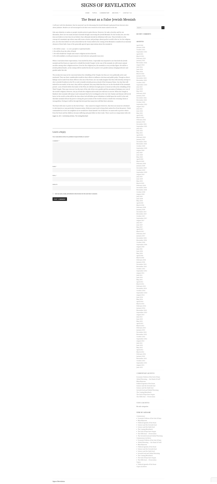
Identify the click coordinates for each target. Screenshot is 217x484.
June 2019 (139, 179)
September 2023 (141, 85)
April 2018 (139, 203)
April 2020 (139, 159)
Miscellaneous (141, 381)
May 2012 (139, 347)
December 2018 (141, 187)
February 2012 (141, 354)
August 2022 (140, 106)
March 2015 (140, 284)
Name (55, 166)
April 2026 (139, 45)
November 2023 (141, 80)
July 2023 (139, 87)
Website (55, 184)
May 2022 (139, 113)
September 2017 (141, 218)
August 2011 (140, 365)
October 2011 (140, 361)
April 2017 (139, 229)
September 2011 (141, 363)
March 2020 (140, 161)
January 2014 (140, 308)
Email (55, 175)
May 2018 (139, 201)
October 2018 (140, 192)
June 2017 (139, 225)
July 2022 (139, 109)
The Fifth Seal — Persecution (145, 397)
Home (87, 13)
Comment (56, 141)
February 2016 (141, 260)
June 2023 (139, 89)
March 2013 (140, 326)
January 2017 (140, 236)
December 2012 (141, 332)
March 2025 (140, 56)
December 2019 (141, 168)
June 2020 (139, 155)
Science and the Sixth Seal (144, 388)
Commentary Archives (68, 116)
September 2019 (141, 172)
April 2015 (139, 282)
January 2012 (140, 356)
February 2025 (141, 58)
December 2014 (141, 288)
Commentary (104, 13)
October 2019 (140, 170)
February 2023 (141, 93)
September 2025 (141, 52)
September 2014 (141, 293)
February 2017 (141, 233)
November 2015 (141, 266)
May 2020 (139, 157)
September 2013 (141, 312)
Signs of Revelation (59, 481)
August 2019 (140, 174)
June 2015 (139, 277)
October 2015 (140, 269)
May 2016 (139, 253)
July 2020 (139, 152)
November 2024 (141, 63)
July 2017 (139, 223)
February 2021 (141, 137)
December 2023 (141, 78)
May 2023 (139, 91)
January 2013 (140, 330)
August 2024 (140, 65)
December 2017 (141, 212)
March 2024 (140, 74)
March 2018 (140, 205)
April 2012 (139, 350)
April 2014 (139, 301)
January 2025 (140, 60)
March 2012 (140, 352)
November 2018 (141, 190)
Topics (94, 13)
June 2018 (139, 198)
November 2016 (141, 240)
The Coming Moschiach (81, 116)
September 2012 (141, 339)
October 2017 (140, 216)
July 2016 (139, 249)
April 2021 (139, 135)
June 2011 (139, 367)
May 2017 (139, 227)
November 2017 (141, 214)
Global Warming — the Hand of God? (148, 379)
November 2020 (141, 144)
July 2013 (139, 317)
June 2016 (139, 251)
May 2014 (139, 299)
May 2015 (139, 279)
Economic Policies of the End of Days (148, 377)
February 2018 (141, 207)
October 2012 (140, 336)
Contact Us (127, 13)
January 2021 (140, 139)
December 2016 (141, 238)
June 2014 (139, 297)
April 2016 (139, 255)
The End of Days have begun (145, 394)
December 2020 (141, 141)
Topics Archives (142, 403)
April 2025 (139, 54)
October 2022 (140, 102)
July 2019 (139, 176)
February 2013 (141, 328)
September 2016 (141, 244)
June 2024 (139, 69)
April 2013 (139, 323)
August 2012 (140, 341)
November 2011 (141, 358)
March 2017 (140, 231)
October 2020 (140, 146)
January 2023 (140, 95)
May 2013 (139, 321)
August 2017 (140, 220)
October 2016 (140, 242)
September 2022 (141, 104)
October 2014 (140, 290)
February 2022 (141, 120)
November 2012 (141, 334)
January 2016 (140, 262)
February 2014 (141, 306)
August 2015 (140, 273)
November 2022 (141, 100)
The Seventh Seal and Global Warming (150, 436)
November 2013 (141, 310)
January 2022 (140, 122)
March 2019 (140, 183)
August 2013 (140, 314)
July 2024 (139, 67)
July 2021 (139, 128)
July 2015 (139, 275)
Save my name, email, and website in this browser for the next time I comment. (76, 194)
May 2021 (139, 133)
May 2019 (139, 181)
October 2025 (140, 49)
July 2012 (139, 343)
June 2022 (139, 111)
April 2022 (139, 115)
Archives (115, 13)
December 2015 (141, 264)
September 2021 (141, 126)
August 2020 (140, 150)
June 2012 (139, 345)
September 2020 (141, 148)
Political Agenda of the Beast (145, 383)
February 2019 (141, 185)
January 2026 (140, 47)
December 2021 (141, 124)
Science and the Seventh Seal (145, 386)
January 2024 (140, 76)
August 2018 (140, 194)
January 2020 (140, 166)
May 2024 (139, 71)
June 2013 (139, 319)
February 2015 (141, 286)
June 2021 (139, 130)
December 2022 (141, 98)
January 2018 (140, 209)
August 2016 (140, 247)
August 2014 (140, 295)
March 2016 (140, 258)
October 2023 (140, 82)
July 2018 (139, 196)
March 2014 (140, 304)
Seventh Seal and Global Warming (147, 390)
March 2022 (140, 117)
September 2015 (141, 271)
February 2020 (141, 163)
